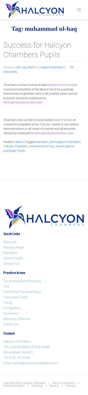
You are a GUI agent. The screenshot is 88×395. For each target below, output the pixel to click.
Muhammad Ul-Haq (60, 85)
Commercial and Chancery (22, 281)
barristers (42, 142)
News (19, 142)
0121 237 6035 (19, 357)
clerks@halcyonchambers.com (23, 102)
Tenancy (54, 385)
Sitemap (70, 385)
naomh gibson (65, 146)
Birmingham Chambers (65, 142)
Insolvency (11, 313)
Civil (6, 286)
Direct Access (13, 258)
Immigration (12, 308)
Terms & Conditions (63, 383)
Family (8, 302)
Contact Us (11, 263)
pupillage (9, 150)
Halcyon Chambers (51, 67)
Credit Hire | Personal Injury (22, 292)
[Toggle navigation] (79, 10)
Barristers (10, 253)
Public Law (11, 324)
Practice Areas (13, 247)
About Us (9, 242)
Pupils (21, 150)
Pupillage (37, 385)
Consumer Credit (15, 297)
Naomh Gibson (62, 120)
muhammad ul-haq (41, 146)
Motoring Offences (16, 319)
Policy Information (14, 385)
